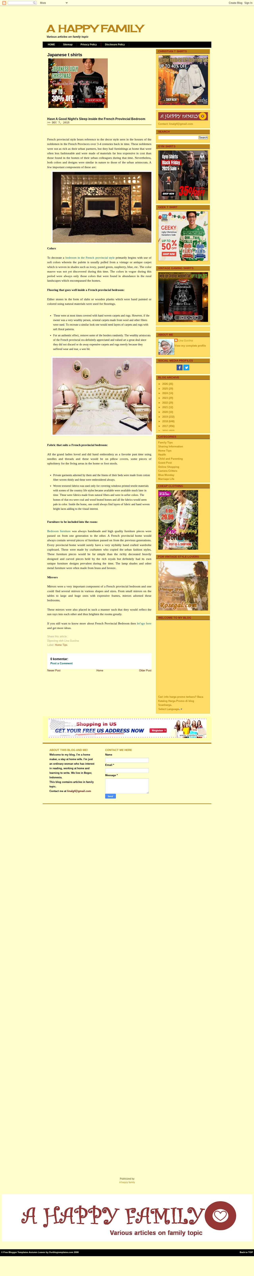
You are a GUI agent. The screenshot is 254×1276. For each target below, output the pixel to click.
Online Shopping (168, 466)
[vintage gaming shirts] (183, 321)
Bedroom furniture (59, 531)
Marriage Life (166, 478)
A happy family (127, 1182)
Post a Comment (61, 663)
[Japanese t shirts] (78, 108)
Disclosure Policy (115, 44)
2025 (165, 388)
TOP (250, 1252)
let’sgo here (144, 623)
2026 (165, 383)
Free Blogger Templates (15, 1252)
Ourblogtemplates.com (61, 1252)
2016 (165, 430)
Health (162, 454)
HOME (51, 44)
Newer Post (54, 670)
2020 (165, 412)
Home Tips (61, 644)
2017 (165, 426)
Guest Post (165, 462)
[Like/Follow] (180, 369)
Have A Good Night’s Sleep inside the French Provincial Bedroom (96, 119)
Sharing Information (170, 446)
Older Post (145, 670)
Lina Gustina (185, 340)
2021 (165, 407)
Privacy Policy (89, 44)
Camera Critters (167, 470)
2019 (165, 416)
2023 (165, 397)
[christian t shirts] (183, 104)
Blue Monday (166, 475)
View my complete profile (190, 345)
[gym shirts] (183, 199)
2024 (165, 393)
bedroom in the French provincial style (90, 257)
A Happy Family (95, 28)
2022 (165, 402)
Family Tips (165, 442)
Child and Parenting (170, 458)
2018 (165, 421)
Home (99, 670)
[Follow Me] (186, 369)
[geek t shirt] (183, 260)
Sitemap (67, 44)
